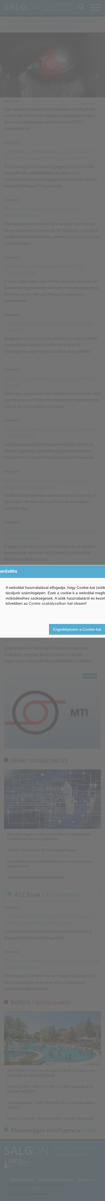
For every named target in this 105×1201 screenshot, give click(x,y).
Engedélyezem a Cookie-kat (77, 629)
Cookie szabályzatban (47, 603)
